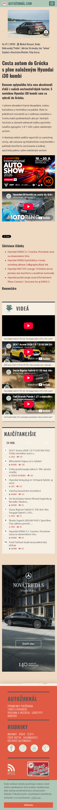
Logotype (37, 712)
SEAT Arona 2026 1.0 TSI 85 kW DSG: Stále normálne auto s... (29, 452)
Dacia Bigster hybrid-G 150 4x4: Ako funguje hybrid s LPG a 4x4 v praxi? (28, 338)
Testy (13, 486)
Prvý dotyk (14, 737)
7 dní (46, 443)
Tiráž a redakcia (17, 709)
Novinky (14, 464)
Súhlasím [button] (28, 805)
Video (13, 457)
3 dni (28, 443)
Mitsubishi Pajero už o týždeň (25, 461)
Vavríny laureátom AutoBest (25, 490)
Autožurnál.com (20, 3)
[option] (28, 24)
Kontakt (12, 716)
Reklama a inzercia (19, 712)
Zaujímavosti (30, 737)
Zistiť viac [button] (36, 798)
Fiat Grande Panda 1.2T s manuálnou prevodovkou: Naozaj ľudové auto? (28, 416)
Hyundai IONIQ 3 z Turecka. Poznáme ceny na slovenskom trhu (29, 533)
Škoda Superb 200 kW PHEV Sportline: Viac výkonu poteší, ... (30, 522)
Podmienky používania (20, 706)
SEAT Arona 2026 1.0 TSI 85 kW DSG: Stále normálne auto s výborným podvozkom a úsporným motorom (29, 364)
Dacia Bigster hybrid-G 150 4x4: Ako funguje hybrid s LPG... (29, 511)
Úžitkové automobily (18, 475)
